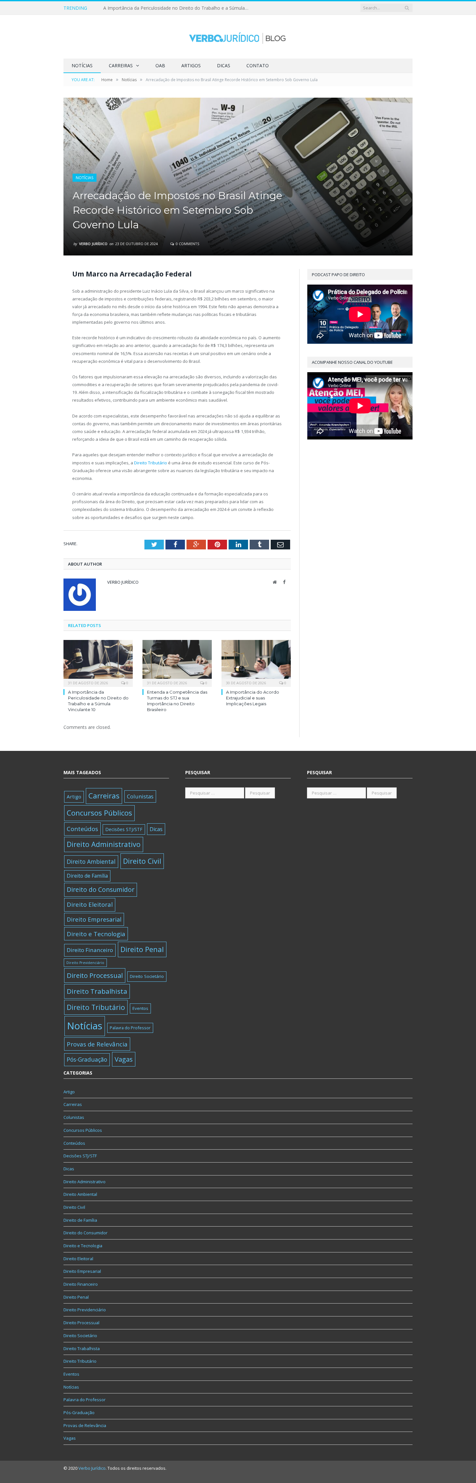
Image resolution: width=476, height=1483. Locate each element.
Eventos (140, 1008)
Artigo (74, 796)
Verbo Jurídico (93, 243)
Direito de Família (87, 875)
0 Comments (187, 243)
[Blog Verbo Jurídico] (238, 36)
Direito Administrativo (104, 844)
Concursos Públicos (99, 813)
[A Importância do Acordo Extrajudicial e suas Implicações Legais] (256, 662)
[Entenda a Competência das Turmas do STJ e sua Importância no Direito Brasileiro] (177, 662)
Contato (257, 65)
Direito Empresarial (94, 919)
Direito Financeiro (90, 950)
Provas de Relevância (97, 1044)
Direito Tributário (150, 463)
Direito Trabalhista (97, 991)
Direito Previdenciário (85, 962)
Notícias (82, 65)
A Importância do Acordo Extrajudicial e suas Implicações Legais (252, 697)
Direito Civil (142, 861)
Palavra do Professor (130, 1028)
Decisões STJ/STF (123, 829)
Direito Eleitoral (90, 904)
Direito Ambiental (91, 861)
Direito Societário (147, 976)
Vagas (124, 1059)
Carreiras (121, 65)
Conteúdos (82, 829)
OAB (160, 65)
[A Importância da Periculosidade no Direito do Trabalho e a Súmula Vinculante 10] (98, 662)
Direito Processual (95, 975)
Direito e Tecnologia (96, 934)
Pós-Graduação (87, 1059)
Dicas (223, 65)
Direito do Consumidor (100, 889)
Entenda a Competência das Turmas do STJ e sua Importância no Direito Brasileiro (177, 8)
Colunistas (140, 796)
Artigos (191, 65)
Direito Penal (142, 949)
